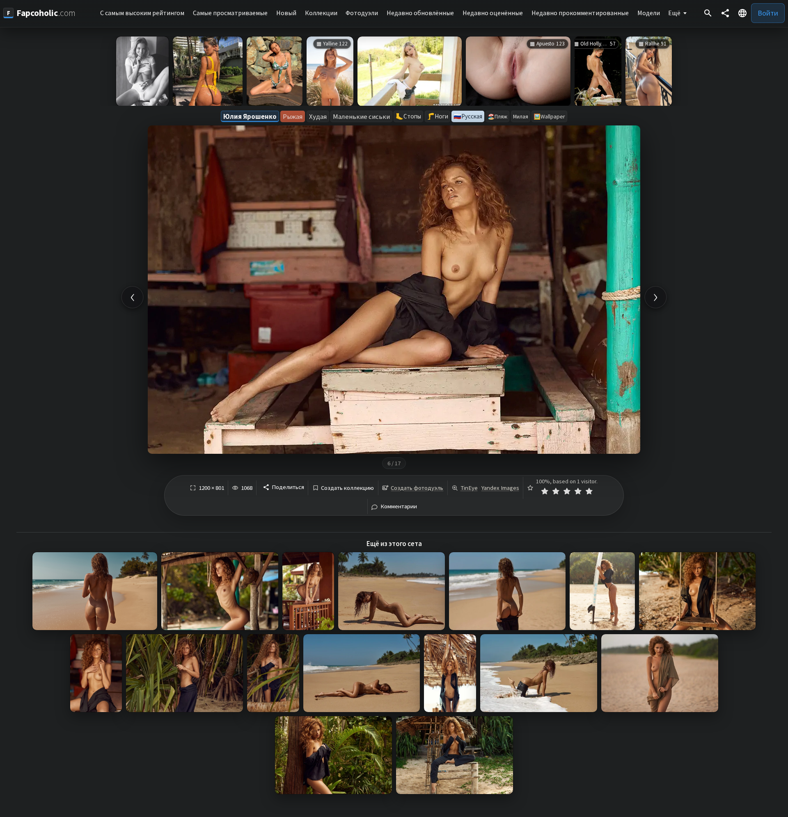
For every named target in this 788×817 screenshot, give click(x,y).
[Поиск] (708, 13)
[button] (742, 13)
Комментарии (398, 506)
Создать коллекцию (347, 488)
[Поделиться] (725, 13)
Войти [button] (768, 13)
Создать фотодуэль (417, 488)
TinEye (469, 488)
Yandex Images (500, 488)
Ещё (674, 13)
